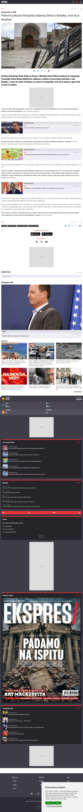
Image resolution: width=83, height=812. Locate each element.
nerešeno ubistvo (33, 226)
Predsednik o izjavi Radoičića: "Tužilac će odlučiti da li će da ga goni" (41, 188)
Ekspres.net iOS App (35, 234)
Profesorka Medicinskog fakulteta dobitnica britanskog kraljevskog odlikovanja (41, 447)
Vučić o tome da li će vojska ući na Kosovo (41, 128)
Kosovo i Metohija (22, 226)
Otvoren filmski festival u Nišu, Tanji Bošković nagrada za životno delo (41, 501)
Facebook (36, 242)
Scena (14, 785)
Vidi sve (77, 442)
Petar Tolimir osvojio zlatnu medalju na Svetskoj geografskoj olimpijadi (41, 460)
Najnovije (41, 777)
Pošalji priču (77, 2)
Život (14, 788)
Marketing (33, 801)
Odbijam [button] (57, 803)
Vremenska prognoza (41, 399)
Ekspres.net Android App (47, 234)
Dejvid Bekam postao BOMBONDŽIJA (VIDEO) (41, 713)
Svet (68, 781)
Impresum (40, 801)
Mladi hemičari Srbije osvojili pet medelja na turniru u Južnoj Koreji (41, 454)
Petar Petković (12, 226)
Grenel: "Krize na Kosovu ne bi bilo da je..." (41, 311)
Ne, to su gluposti (9, 529)
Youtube (46, 242)
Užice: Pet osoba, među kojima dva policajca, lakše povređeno (41, 496)
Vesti (68, 777)
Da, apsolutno (8, 526)
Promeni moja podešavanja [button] (54, 806)
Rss (79, 513)
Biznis (14, 781)
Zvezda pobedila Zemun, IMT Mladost (41, 491)
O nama (27, 801)
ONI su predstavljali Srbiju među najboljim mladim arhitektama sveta (41, 466)
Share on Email (48, 71)
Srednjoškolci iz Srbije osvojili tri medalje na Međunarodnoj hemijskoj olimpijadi (41, 473)
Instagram (41, 242)
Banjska (4, 226)
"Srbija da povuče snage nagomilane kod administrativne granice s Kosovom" (41, 154)
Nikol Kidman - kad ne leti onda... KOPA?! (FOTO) (41, 720)
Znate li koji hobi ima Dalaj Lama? (41, 733)
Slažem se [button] (49, 803)
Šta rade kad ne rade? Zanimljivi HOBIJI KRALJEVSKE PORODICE (41, 739)
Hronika (41, 781)
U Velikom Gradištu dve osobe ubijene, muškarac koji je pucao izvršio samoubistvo (41, 505)
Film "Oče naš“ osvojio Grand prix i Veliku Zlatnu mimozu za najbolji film (41, 487)
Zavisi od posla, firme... (11, 532)
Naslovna (14, 777)
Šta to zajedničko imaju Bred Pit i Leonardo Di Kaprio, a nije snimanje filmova (41, 726)
